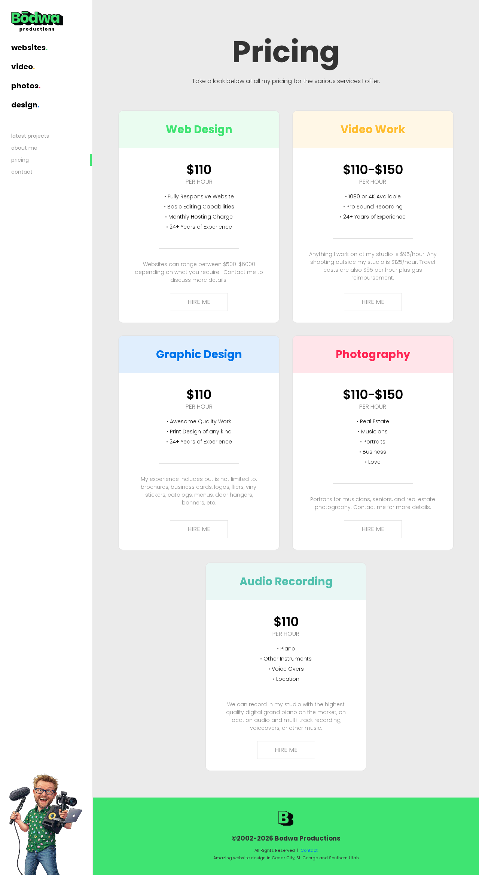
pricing (20, 160)
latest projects (30, 136)
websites (29, 47)
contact (22, 172)
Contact (309, 850)
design (25, 105)
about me (24, 148)
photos (25, 85)
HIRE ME (198, 302)
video (23, 66)
